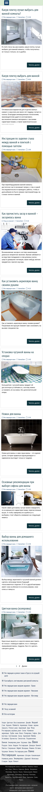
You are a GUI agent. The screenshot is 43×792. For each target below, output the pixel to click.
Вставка (38, 748)
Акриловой (26, 736)
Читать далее (34, 65)
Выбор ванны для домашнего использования (18, 538)
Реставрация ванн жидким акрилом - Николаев (21, 690)
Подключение (31, 738)
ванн (16, 733)
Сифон (34, 733)
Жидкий (35, 722)
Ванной (38, 745)
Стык (3, 725)
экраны (36, 725)
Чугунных (24, 742)
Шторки (28, 755)
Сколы (24, 730)
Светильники (12, 736)
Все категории (9, 714)
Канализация (36, 755)
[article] (21, 38)
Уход (33, 727)
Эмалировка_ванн (14, 742)
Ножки (30, 725)
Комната (16, 725)
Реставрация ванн (9, 17)
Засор (20, 736)
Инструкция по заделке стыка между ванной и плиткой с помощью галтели (18, 142)
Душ (28, 728)
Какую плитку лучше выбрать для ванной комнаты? (20, 11)
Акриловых (20, 755)
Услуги (4, 722)
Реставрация (9, 755)
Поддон (4, 745)
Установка (5, 738)
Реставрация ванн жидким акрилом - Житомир (21, 695)
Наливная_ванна (7, 758)
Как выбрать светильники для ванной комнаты (21, 680)
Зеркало (9, 725)
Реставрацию (23, 745)
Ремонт (16, 761)
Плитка (4, 748)
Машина (31, 748)
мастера (4, 736)
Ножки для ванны (11, 414)
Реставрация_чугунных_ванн (11, 730)
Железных (35, 758)
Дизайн (28, 722)
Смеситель (21, 738)
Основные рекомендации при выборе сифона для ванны (18, 484)
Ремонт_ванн (13, 728)
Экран (10, 761)
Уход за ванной (8, 221)
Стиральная (12, 748)
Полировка (27, 733)
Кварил (15, 745)
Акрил (19, 748)
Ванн (35, 742)
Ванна (31, 751)
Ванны (33, 735)
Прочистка (13, 738)
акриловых (5, 733)
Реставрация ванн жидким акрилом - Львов (19, 685)
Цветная (10, 722)
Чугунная (5, 751)
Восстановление (19, 722)
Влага (21, 733)
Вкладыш (25, 748)
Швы (29, 742)
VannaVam (21, 17)
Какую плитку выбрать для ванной (20, 76)
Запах (10, 745)
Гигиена (11, 751)
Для (39, 733)
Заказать (5, 728)
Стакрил (4, 761)
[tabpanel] (21, 778)
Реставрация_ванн (21, 751)
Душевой (27, 758)
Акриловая (23, 725)
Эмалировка (18, 758)
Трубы (12, 733)
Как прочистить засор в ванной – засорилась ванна (20, 215)
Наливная (30, 730)
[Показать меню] (6, 2)
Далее (24, 666)
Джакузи (32, 745)
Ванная (4, 742)
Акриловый (22, 728)
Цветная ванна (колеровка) (16, 608)
